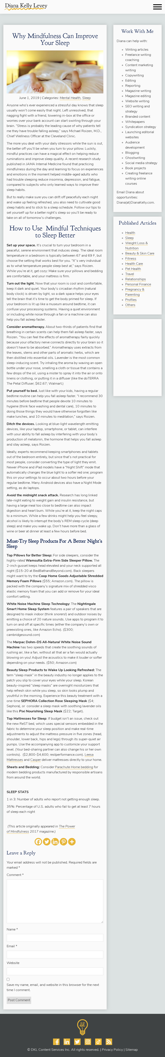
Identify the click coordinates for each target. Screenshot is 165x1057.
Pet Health (133, 269)
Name (12, 929)
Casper (35, 760)
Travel (129, 274)
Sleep (86, 98)
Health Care (134, 264)
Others (130, 305)
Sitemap (131, 1050)
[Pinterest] (63, 841)
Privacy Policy (112, 1050)
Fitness (130, 258)
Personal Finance (138, 284)
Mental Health (70, 98)
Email (12, 946)
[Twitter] (46, 841)
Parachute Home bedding (74, 767)
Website (13, 963)
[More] (72, 841)
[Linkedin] (55, 841)
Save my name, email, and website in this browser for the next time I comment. (53, 987)
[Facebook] (38, 841)
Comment (15, 875)
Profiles (131, 300)
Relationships (135, 279)
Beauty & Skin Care (139, 253)
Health (130, 233)
